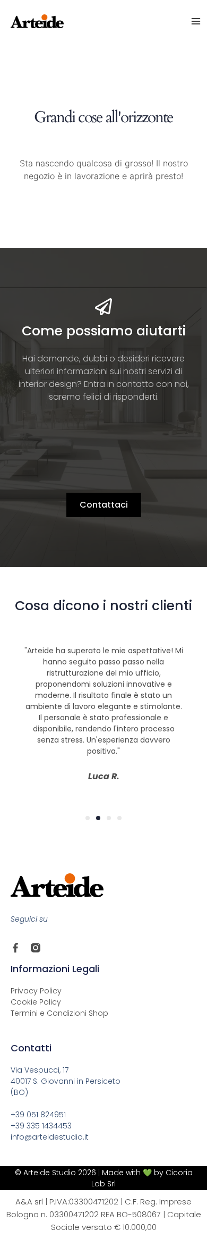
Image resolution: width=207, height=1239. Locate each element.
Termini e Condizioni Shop (59, 1013)
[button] (87, 818)
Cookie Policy (36, 1002)
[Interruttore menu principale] (196, 21)
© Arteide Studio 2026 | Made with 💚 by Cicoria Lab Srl (104, 1178)
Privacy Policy (36, 990)
